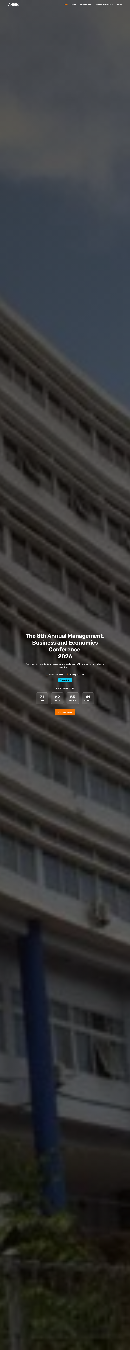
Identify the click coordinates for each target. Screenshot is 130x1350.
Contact (119, 4)
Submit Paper (66, 712)
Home (66, 4)
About (73, 4)
